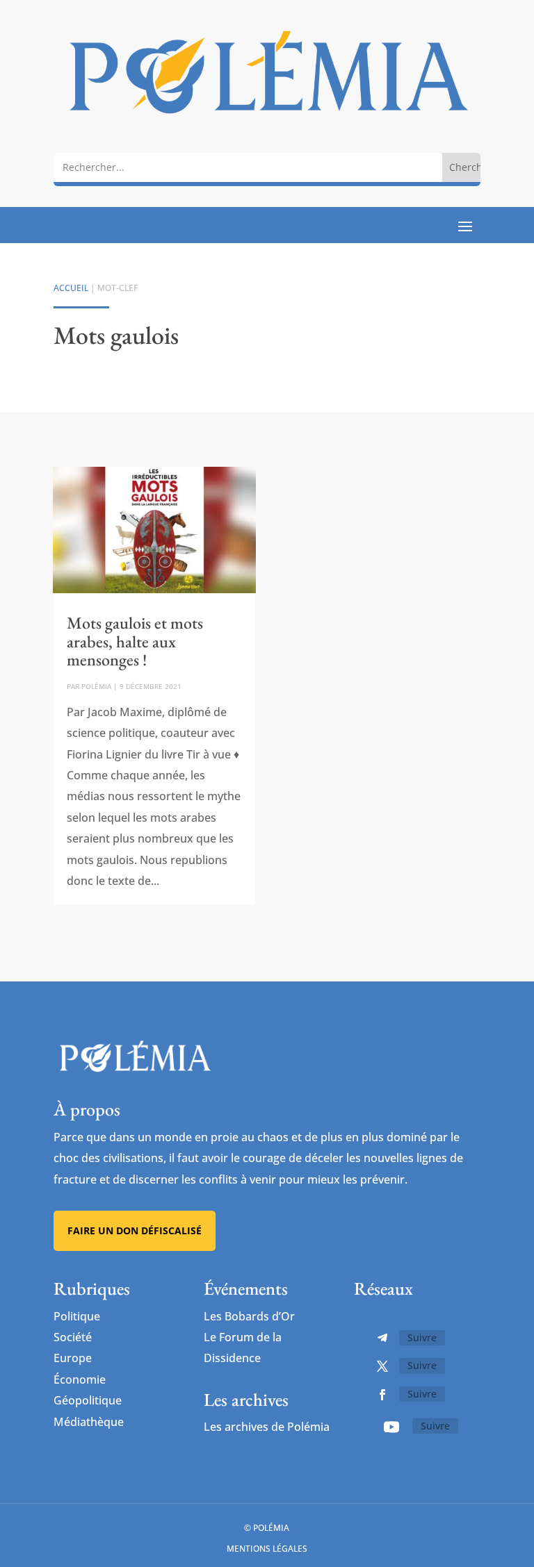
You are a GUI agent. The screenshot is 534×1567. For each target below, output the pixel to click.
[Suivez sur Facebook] (382, 1395)
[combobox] (248, 167)
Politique (77, 1316)
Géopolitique (88, 1400)
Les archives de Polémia (267, 1426)
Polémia (96, 686)
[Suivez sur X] (382, 1366)
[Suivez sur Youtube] (391, 1426)
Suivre (422, 1337)
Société (73, 1337)
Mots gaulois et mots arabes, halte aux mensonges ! (135, 641)
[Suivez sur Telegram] (382, 1338)
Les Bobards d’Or (249, 1316)
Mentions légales (267, 1548)
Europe (73, 1358)
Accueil (71, 288)
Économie (80, 1379)
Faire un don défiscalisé (134, 1230)
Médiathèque (89, 1421)
